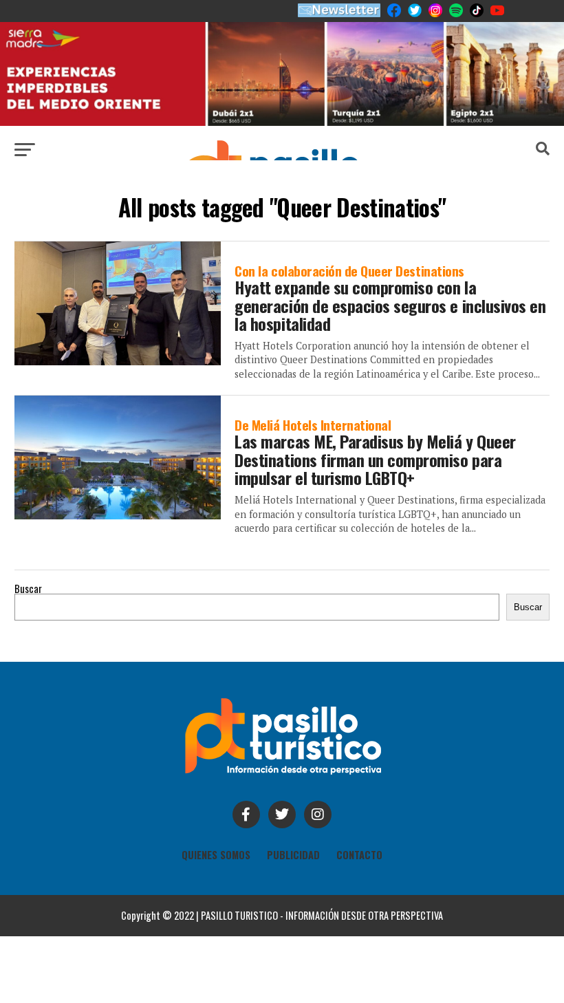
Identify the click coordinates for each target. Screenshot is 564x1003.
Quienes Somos (216, 855)
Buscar (28, 588)
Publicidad (293, 855)
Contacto (359, 855)
